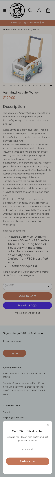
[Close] (48, 424)
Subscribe (27, 461)
